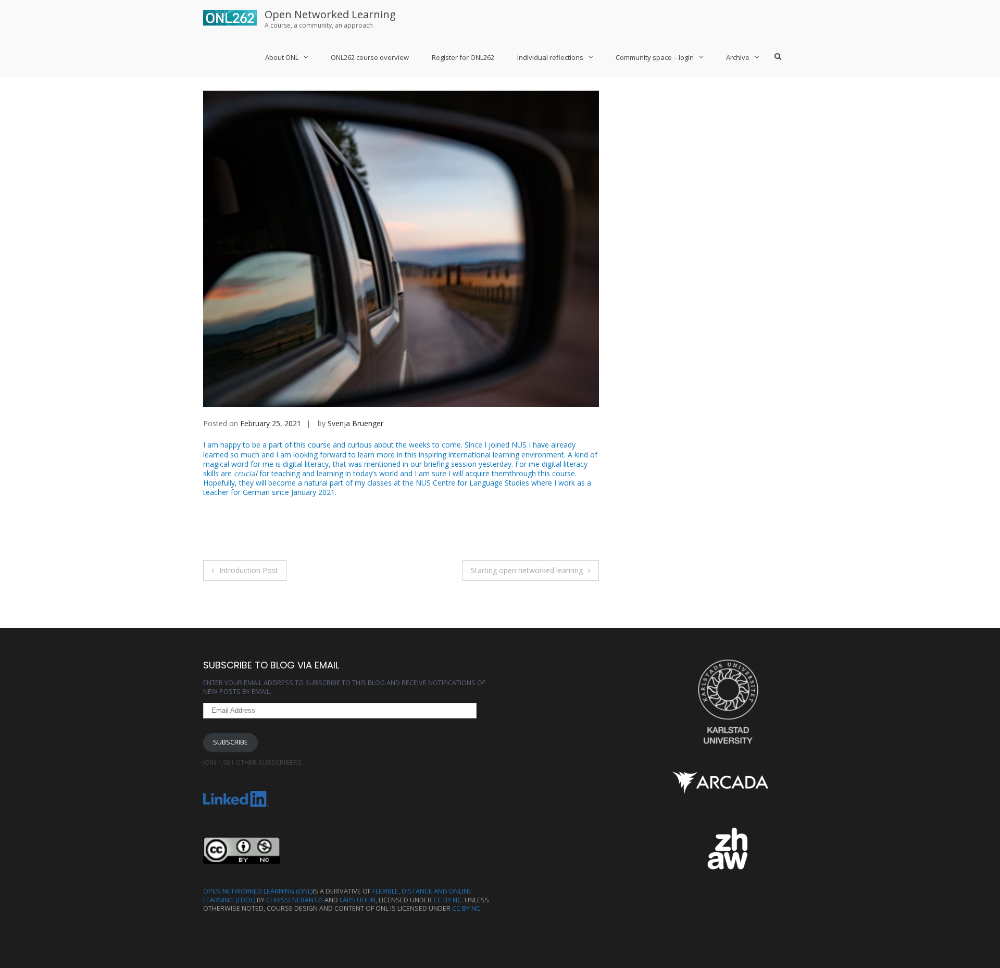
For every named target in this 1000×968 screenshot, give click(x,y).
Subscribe (230, 742)
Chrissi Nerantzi (294, 900)
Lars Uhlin (358, 900)
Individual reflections (550, 57)
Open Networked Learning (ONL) (257, 891)
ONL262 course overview (370, 57)
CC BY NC (447, 900)
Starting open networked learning (527, 570)
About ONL (281, 57)
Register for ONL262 (463, 57)
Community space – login (655, 57)
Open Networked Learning (330, 14)
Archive (737, 57)
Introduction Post (248, 570)
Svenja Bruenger (355, 423)
